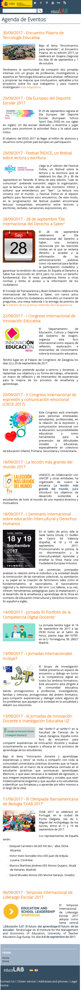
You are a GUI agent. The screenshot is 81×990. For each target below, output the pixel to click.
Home (6, 952)
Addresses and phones (53, 982)
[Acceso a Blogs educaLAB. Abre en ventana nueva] (59, 1)
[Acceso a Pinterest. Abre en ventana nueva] (47, 1)
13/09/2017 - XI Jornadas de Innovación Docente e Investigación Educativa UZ (37, 718)
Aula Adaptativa (30, 87)
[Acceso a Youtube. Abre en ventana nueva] (53, 1)
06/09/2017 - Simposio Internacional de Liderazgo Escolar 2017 (38, 895)
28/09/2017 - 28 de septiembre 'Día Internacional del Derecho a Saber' (34, 221)
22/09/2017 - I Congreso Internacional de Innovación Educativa (39, 318)
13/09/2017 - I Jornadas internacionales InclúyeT (37, 656)
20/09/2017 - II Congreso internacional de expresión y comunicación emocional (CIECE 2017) (39, 399)
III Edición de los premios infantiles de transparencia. (39, 305)
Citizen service (26, 982)
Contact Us (7, 982)
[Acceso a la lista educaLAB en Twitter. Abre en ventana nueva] (35, 1)
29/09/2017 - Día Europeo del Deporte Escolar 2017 (37, 100)
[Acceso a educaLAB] (13, 968)
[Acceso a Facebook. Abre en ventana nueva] (41, 1)
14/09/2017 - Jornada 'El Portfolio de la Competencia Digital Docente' (37, 614)
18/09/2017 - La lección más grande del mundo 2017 (37, 464)
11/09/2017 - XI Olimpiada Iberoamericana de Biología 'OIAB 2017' (40, 801)
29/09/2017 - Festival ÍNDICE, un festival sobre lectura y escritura (37, 155)
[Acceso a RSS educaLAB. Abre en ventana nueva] (65, 1)
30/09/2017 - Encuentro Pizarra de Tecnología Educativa (33, 35)
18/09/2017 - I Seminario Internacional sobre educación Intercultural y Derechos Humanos (39, 518)
